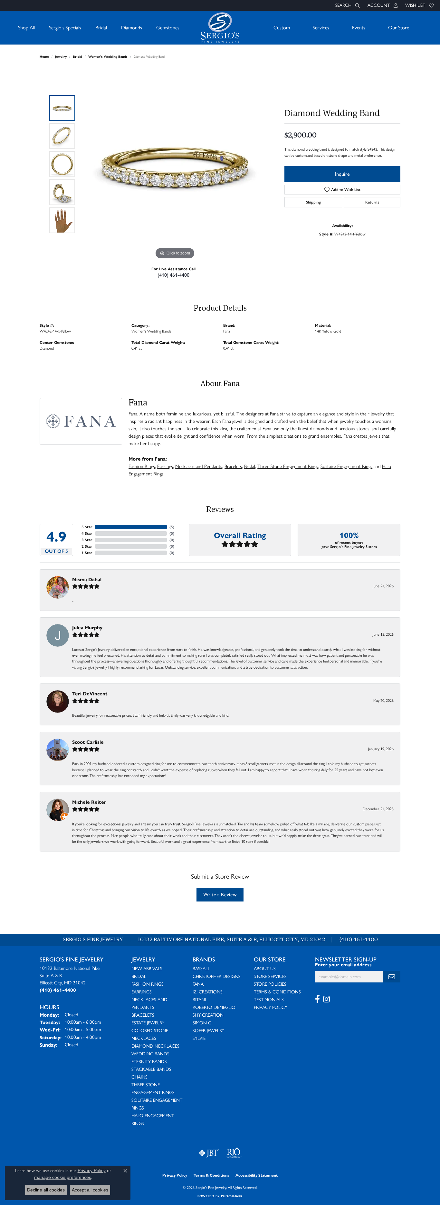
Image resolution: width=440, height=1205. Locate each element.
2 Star (86, 546)
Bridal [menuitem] (138, 976)
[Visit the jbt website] (208, 1153)
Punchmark (232, 1196)
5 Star (86, 526)
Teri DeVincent (90, 694)
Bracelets (233, 466)
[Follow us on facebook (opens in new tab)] (317, 999)
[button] (347, 5)
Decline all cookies (46, 1189)
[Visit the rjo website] (233, 1153)
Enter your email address (343, 965)
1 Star (86, 552)
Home (44, 57)
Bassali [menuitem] (201, 968)
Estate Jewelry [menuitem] (147, 1023)
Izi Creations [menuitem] (208, 992)
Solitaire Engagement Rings (346, 466)
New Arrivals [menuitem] (146, 968)
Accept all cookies (90, 1189)
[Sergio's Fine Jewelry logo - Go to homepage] (220, 28)
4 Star (86, 533)
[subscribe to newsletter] (391, 977)
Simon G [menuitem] (202, 1023)
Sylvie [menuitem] (199, 1038)
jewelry (61, 57)
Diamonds (131, 28)
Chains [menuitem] (139, 1077)
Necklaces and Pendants (198, 466)
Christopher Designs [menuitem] (217, 976)
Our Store (398, 28)
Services (321, 28)
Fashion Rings (142, 466)
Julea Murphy (87, 627)
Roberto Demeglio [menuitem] (214, 1007)
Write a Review (220, 894)
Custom (281, 28)
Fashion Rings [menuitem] (147, 984)
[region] (175, 164)
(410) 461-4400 (173, 275)
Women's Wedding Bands (108, 57)
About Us (265, 968)
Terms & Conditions (277, 992)
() (171, 526)
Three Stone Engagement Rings (287, 466)
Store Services (270, 976)
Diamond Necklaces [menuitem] (155, 1046)
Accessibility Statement (256, 1175)
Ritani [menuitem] (199, 999)
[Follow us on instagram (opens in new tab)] (326, 999)
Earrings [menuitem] (141, 992)
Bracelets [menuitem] (142, 1015)
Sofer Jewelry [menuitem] (208, 1030)
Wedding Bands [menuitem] (150, 1054)
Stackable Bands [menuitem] (151, 1069)
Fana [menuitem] (198, 984)
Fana (226, 331)
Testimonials (269, 999)
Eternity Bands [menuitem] (149, 1061)
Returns (372, 202)
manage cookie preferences (62, 1177)
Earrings (165, 466)
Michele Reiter (89, 802)
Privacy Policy (270, 1007)
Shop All (26, 28)
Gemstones (167, 28)
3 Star (86, 539)
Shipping (313, 202)
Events (358, 28)
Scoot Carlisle (88, 742)
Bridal (101, 28)
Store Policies (270, 984)
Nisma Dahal (86, 579)
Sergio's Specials (65, 28)
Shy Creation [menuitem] (208, 1015)
